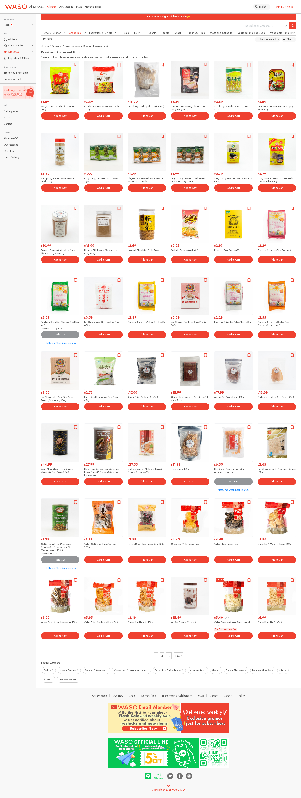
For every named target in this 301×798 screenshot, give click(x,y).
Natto (215, 670)
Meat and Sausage (221, 33)
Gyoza (47, 679)
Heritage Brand (93, 6)
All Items (51, 6)
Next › (178, 655)
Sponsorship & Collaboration (177, 695)
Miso (281, 670)
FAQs (79, 6)
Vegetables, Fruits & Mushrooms (130, 670)
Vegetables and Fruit (282, 33)
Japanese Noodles (261, 670)
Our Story (118, 695)
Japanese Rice (196, 33)
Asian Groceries (72, 46)
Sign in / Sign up (284, 6)
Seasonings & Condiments (168, 670)
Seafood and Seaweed (251, 33)
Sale (126, 33)
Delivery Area (148, 695)
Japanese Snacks (67, 679)
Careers (228, 695)
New (137, 33)
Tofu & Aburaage (235, 670)
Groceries (56, 46)
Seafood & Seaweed (95, 670)
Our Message (66, 6)
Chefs (132, 695)
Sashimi (153, 33)
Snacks (178, 33)
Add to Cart (60, 116)
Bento (165, 33)
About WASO (36, 6)
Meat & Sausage (68, 670)
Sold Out (60, 334)
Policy (241, 695)
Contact (214, 695)
